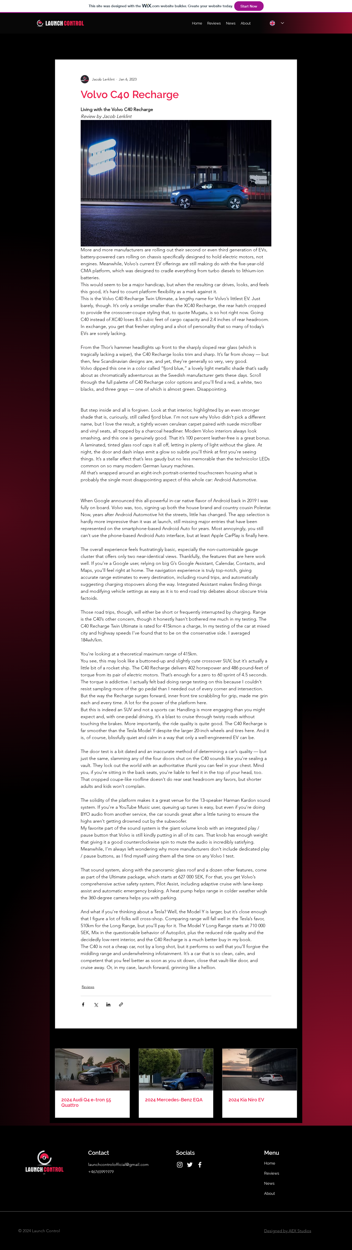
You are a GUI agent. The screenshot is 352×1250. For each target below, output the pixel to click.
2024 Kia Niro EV (246, 1099)
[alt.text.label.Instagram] (179, 1164)
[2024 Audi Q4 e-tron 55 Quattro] (92, 1070)
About (269, 1193)
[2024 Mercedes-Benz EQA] (176, 1070)
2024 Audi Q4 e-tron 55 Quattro (86, 1102)
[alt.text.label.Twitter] (190, 1164)
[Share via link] (121, 1004)
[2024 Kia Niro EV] (259, 1070)
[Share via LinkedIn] (108, 1004)
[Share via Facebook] (83, 1004)
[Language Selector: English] (277, 23)
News (269, 1183)
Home (269, 1163)
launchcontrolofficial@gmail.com (118, 1164)
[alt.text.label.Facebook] (200, 1164)
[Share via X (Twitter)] (95, 1004)
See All (291, 1039)
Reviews (88, 986)
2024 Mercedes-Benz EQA (174, 1099)
